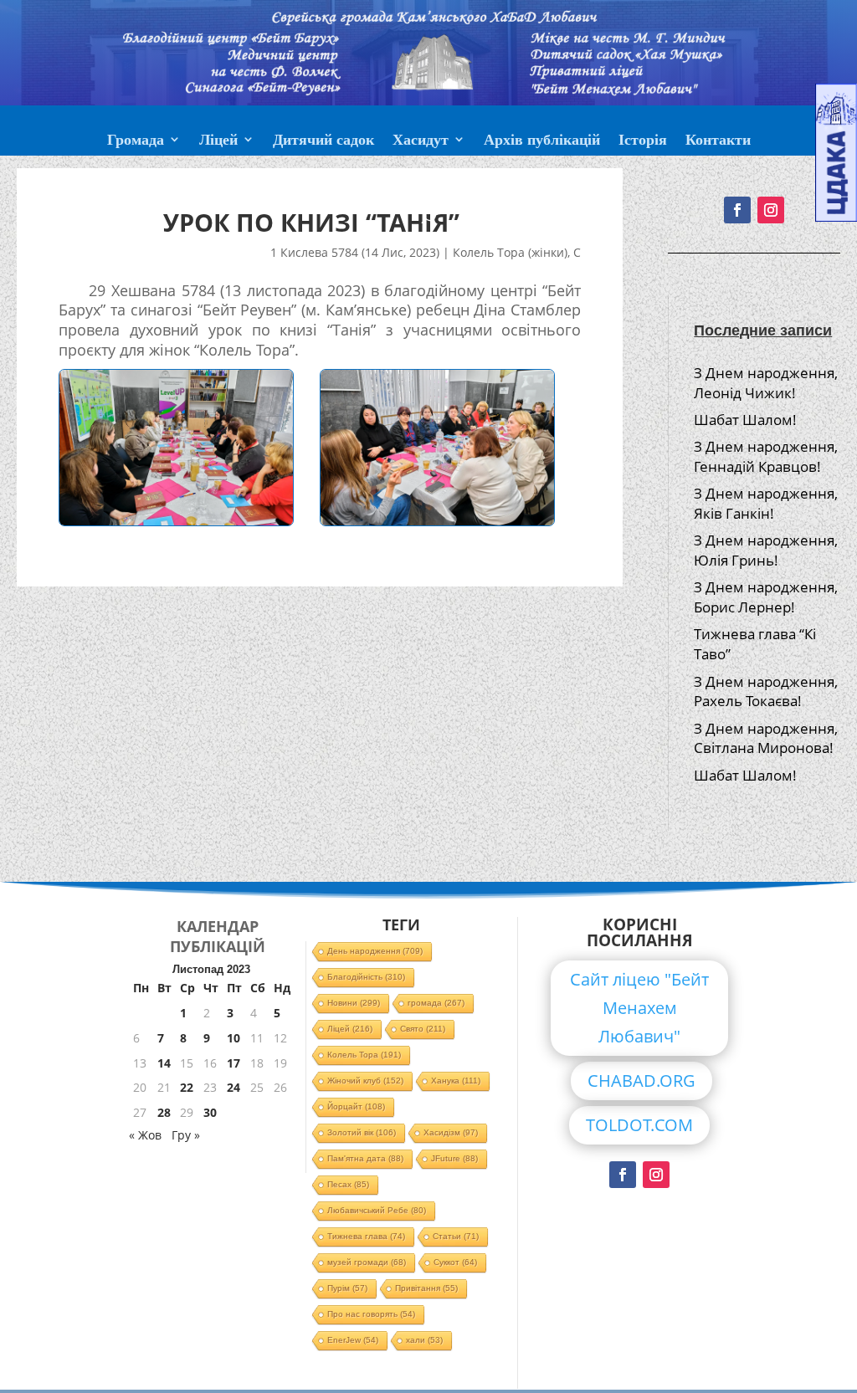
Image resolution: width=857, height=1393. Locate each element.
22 (186, 1087)
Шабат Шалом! (745, 419)
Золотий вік (361, 1132)
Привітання (426, 1288)
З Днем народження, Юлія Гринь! (766, 550)
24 (233, 1087)
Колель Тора (364, 1054)
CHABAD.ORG (641, 1080)
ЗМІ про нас (428, 181)
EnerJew (352, 1339)
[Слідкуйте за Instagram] (656, 1174)
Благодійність (366, 976)
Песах (348, 1184)
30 (210, 1112)
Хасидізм (450, 1132)
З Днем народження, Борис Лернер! (766, 597)
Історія (642, 141)
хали (424, 1339)
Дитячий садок (323, 141)
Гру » (186, 1135)
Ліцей (218, 141)
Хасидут (421, 141)
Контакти (718, 141)
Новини (353, 1002)
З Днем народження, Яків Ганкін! (766, 503)
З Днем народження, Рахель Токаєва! (766, 691)
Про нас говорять (371, 1314)
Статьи (456, 1236)
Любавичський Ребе (376, 1210)
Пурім (347, 1288)
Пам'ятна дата (365, 1158)
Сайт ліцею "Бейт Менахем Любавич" (639, 1007)
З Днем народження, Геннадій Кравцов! (766, 456)
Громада (135, 141)
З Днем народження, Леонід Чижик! (766, 382)
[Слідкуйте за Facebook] (622, 1174)
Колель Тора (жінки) (510, 252)
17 (233, 1063)
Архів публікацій (542, 141)
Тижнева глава (366, 1236)
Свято (422, 1028)
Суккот (455, 1262)
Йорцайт (356, 1106)
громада (436, 1002)
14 (164, 1063)
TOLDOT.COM (639, 1125)
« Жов (145, 1135)
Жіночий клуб (365, 1080)
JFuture (454, 1158)
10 (233, 1038)
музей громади (366, 1262)
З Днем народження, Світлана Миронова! (766, 738)
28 (164, 1112)
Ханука (455, 1080)
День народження (375, 950)
